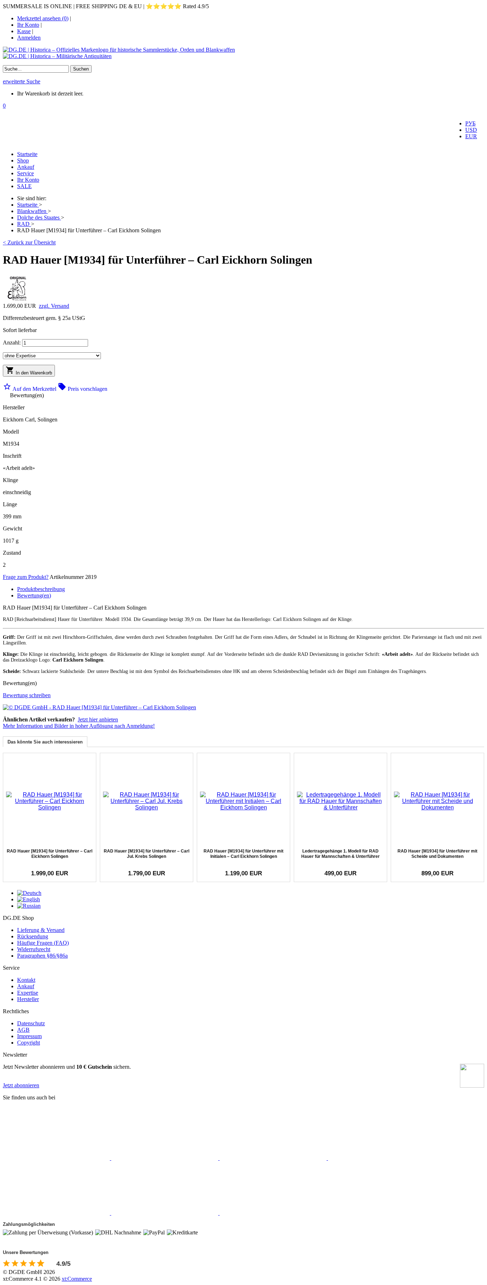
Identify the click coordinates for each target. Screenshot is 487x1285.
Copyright (28, 1043)
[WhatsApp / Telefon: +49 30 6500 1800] (273, 1213)
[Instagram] (274, 1158)
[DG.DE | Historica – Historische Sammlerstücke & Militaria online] (243, 53)
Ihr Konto (28, 25)
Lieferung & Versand (41, 930)
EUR (471, 136)
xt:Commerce (77, 1279)
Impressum (29, 1036)
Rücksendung (32, 936)
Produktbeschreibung (41, 589)
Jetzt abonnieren (21, 1085)
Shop (23, 160)
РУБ (470, 123)
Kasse (24, 31)
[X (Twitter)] (165, 1158)
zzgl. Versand (54, 306)
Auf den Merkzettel (30, 389)
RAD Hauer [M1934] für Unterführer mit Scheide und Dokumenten (437, 854)
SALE (24, 186)
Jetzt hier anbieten (98, 719)
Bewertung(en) (34, 595)
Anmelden (29, 38)
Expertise (27, 993)
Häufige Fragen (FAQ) (43, 943)
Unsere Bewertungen (25, 1252)
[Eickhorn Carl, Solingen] (17, 301)
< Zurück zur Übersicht (29, 242)
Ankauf (25, 167)
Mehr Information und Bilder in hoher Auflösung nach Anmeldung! (79, 726)
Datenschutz (31, 1023)
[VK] (57, 1213)
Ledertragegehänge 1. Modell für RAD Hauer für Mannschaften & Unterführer (340, 854)
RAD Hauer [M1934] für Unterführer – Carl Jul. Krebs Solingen (146, 854)
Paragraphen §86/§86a (42, 956)
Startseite (27, 154)
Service (25, 173)
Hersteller (28, 999)
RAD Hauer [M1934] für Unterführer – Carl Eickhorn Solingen (49, 854)
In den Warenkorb (29, 370)
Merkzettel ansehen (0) (42, 18)
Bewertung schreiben (27, 695)
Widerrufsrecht (33, 949)
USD (471, 130)
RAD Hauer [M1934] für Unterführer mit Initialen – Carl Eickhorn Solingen (243, 854)
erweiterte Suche (21, 81)
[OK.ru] (165, 1213)
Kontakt (26, 980)
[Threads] (381, 1158)
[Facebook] (57, 1158)
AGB (23, 1030)
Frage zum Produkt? (25, 577)
